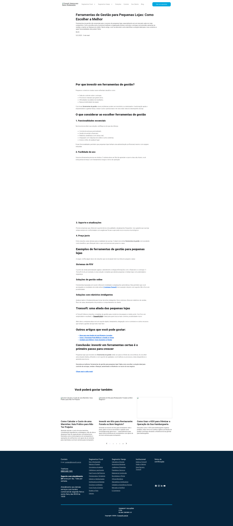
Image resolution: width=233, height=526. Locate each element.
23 (123, 443)
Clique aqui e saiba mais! (84, 371)
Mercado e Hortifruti (118, 488)
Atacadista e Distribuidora (120, 482)
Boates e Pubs (93, 490)
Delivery (91, 493)
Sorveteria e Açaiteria (96, 467)
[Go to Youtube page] (164, 486)
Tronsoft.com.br (122, 516)
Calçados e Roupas (118, 462)
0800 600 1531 (67, 471)
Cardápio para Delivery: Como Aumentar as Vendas (96, 340)
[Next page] (126, 443)
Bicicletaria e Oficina (118, 476)
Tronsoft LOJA (98, 316)
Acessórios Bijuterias (118, 464)
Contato (126, 4)
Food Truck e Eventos (96, 488)
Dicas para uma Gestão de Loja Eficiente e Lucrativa (96, 335)
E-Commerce (116, 490)
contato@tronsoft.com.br (73, 462)
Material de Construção (119, 473)
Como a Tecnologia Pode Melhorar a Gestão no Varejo (97, 338)
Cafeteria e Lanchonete (96, 470)
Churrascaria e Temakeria (97, 476)
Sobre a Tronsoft (141, 462)
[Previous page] (106, 443)
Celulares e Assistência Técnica (122, 485)
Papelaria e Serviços (118, 470)
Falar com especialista (161, 4)
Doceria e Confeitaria (95, 485)
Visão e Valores (141, 464)
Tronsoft (113, 287)
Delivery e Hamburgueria (96, 479)
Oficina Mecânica (117, 479)
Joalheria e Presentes (119, 467)
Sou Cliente (135, 4)
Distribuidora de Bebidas (96, 482)
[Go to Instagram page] (159, 486)
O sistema (107, 287)
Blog (142, 4)
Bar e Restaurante (94, 462)
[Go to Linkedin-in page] (162, 486)
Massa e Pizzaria (94, 464)
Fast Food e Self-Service (97, 473)
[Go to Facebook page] (156, 486)
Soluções (118, 4)
